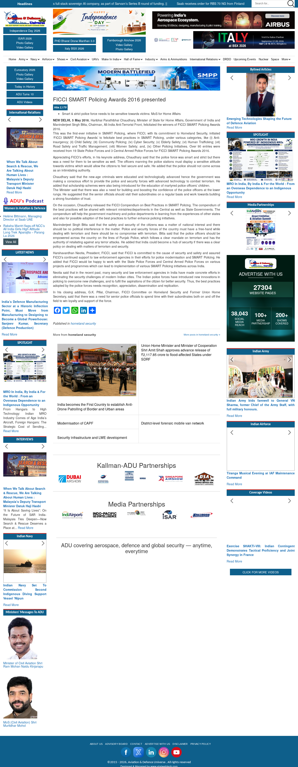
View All (10, 242)
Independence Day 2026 (25, 31)
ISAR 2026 (25, 38)
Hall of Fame (132, 59)
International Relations (204, 59)
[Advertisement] (261, 603)
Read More (14, 192)
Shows (61, 59)
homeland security (83, 323)
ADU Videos (25, 102)
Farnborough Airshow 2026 (124, 40)
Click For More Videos (261, 572)
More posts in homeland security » (202, 334)
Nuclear (263, 59)
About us (96, 744)
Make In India (110, 59)
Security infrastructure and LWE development (92, 437)
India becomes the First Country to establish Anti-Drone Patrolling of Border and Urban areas (95, 406)
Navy (34, 59)
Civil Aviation (78, 59)
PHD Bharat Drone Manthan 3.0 (74, 41)
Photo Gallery (24, 43)
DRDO (227, 59)
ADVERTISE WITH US (157, 744)
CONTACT (136, 744)
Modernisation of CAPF (75, 423)
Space (275, 59)
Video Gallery (24, 47)
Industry (150, 59)
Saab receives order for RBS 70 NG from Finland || (198, 3)
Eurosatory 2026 (24, 70)
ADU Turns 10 (25, 94)
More (285, 59)
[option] (69, 479)
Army (22, 59)
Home (12, 59)
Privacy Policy (200, 744)
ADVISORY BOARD (116, 744)
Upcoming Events (245, 59)
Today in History (25, 86)
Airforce (47, 59)
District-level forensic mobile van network (172, 423)
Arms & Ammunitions (173, 59)
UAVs (95, 59)
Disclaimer (180, 744)
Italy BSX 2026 (74, 48)
